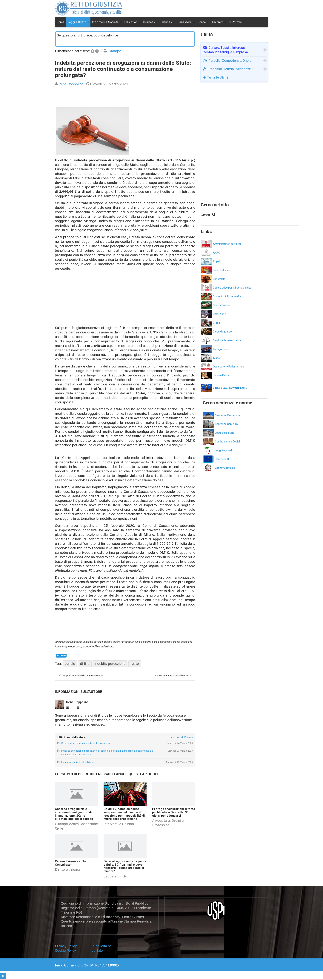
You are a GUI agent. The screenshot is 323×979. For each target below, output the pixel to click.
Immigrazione (221, 349)
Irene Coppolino (71, 84)
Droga (216, 323)
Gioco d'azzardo (222, 332)
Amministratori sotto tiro (227, 244)
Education (131, 22)
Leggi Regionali (223, 450)
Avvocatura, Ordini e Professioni (168, 822)
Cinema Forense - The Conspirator (71, 863)
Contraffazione (221, 305)
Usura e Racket (221, 375)
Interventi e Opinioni (119, 824)
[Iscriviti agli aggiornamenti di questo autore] (67, 707)
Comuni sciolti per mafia (227, 296)
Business (149, 22)
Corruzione (219, 314)
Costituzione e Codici (227, 442)
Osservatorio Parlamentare (228, 367)
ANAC (216, 253)
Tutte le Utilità (217, 77)
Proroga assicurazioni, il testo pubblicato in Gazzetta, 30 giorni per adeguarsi (173, 812)
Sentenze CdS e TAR (227, 424)
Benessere (185, 22)
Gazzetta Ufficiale (225, 468)
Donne (202, 22)
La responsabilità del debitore (171, 675)
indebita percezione (110, 663)
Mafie (216, 358)
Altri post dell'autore (182, 737)
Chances (167, 22)
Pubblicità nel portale (101, 948)
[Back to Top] (3, 976)
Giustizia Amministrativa (227, 340)
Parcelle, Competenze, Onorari (230, 60)
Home (60, 22)
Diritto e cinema (67, 869)
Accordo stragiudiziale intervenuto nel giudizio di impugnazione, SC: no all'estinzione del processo (74, 814)
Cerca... (206, 215)
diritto (85, 663)
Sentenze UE (222, 459)
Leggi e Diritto (77, 22)
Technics (218, 22)
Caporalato (219, 279)
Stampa (115, 51)
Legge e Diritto (115, 876)
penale (70, 663)
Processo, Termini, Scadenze (229, 69)
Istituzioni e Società (105, 22)
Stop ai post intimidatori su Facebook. (83, 675)
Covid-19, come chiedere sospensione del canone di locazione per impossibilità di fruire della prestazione (124, 814)
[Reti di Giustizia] (88, 8)
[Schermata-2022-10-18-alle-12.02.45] (92, 131)
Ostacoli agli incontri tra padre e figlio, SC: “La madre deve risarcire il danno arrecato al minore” (125, 866)
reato (134, 663)
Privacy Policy (67, 946)
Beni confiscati (221, 270)
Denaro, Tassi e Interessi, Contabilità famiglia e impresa (225, 50)
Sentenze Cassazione (228, 415)
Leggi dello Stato (224, 433)
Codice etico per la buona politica (232, 288)
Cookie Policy (65, 950)
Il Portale (235, 22)
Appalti (217, 261)
